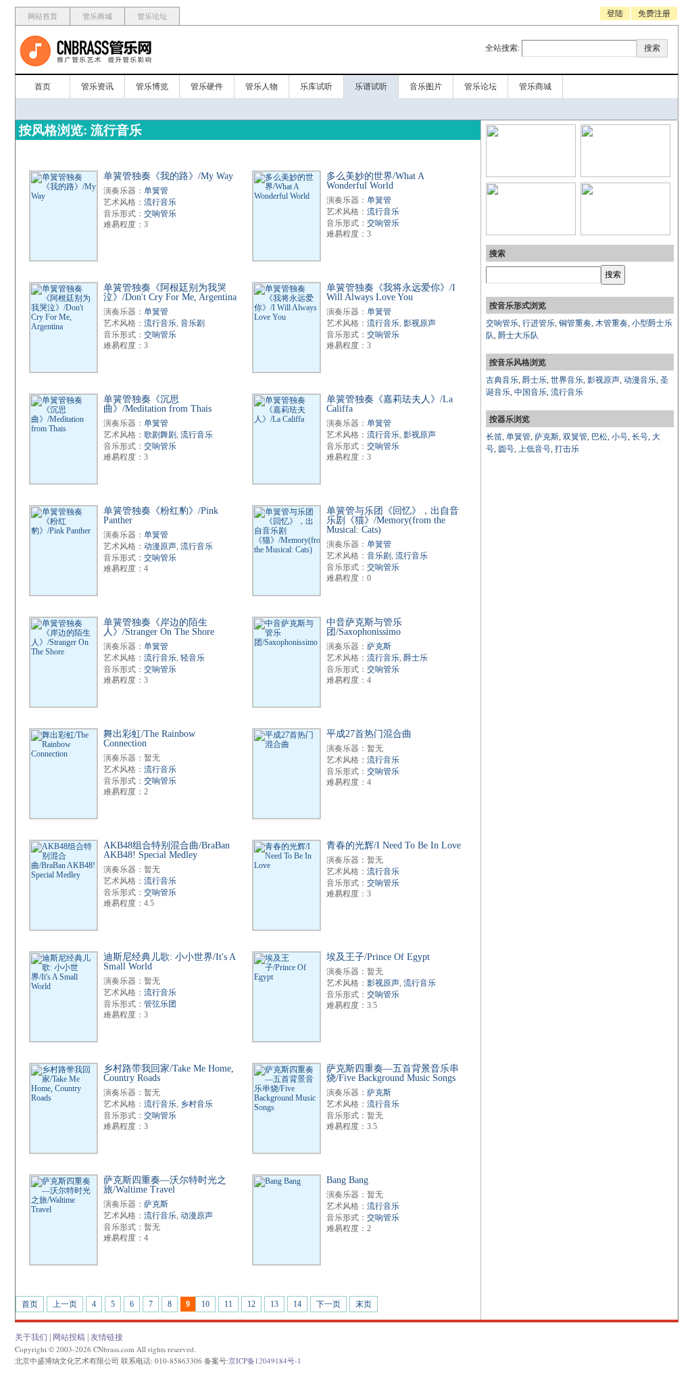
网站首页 (42, 16)
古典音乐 (502, 380)
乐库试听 (316, 86)
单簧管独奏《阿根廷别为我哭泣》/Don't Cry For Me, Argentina (170, 292)
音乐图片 (426, 86)
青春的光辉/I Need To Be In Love (393, 845)
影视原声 (419, 323)
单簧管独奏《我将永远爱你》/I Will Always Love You (390, 292)
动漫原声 (160, 546)
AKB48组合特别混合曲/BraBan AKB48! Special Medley (166, 850)
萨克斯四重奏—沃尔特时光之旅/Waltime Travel (164, 1185)
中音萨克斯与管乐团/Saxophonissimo (364, 627)
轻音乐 (192, 658)
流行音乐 (160, 202)
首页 (42, 86)
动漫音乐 (640, 380)
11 (228, 1304)
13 (274, 1304)
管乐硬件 (207, 86)
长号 (640, 436)
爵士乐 (415, 658)
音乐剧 (192, 323)
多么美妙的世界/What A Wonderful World (375, 181)
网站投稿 (69, 1337)
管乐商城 (97, 16)
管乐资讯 (97, 86)
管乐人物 (261, 86)
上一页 (65, 1304)
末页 (363, 1304)
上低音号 (534, 449)
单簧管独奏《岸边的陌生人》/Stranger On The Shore (158, 627)
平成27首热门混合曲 (369, 734)
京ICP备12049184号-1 (264, 1360)
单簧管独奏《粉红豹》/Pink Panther (160, 515)
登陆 (615, 13)
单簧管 (156, 190)
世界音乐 (567, 380)
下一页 (328, 1304)
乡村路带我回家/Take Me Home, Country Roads (168, 1073)
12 (251, 1304)
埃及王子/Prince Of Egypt (378, 957)
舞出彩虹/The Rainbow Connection (149, 738)
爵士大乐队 (518, 335)
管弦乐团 (160, 1004)
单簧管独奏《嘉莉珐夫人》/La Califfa (389, 404)
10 (205, 1304)
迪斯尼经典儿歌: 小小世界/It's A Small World (169, 961)
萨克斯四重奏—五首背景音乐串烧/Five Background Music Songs (392, 1073)
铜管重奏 (575, 323)
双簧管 (575, 436)
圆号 (506, 449)
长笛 (494, 436)
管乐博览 (152, 86)
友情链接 (107, 1337)
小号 (620, 436)
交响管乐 (160, 213)
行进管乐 (538, 323)
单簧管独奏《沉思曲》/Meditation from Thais (157, 404)
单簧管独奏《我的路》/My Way (168, 176)
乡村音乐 (196, 1104)
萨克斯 (379, 646)
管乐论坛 (152, 16)
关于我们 (31, 1337)
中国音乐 (530, 392)
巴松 (599, 436)
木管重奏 (611, 323)
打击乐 (567, 449)
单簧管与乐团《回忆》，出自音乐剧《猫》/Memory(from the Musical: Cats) (392, 520)
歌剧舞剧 (160, 434)
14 (297, 1304)
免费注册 (654, 13)
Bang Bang (347, 1180)
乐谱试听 (371, 86)
